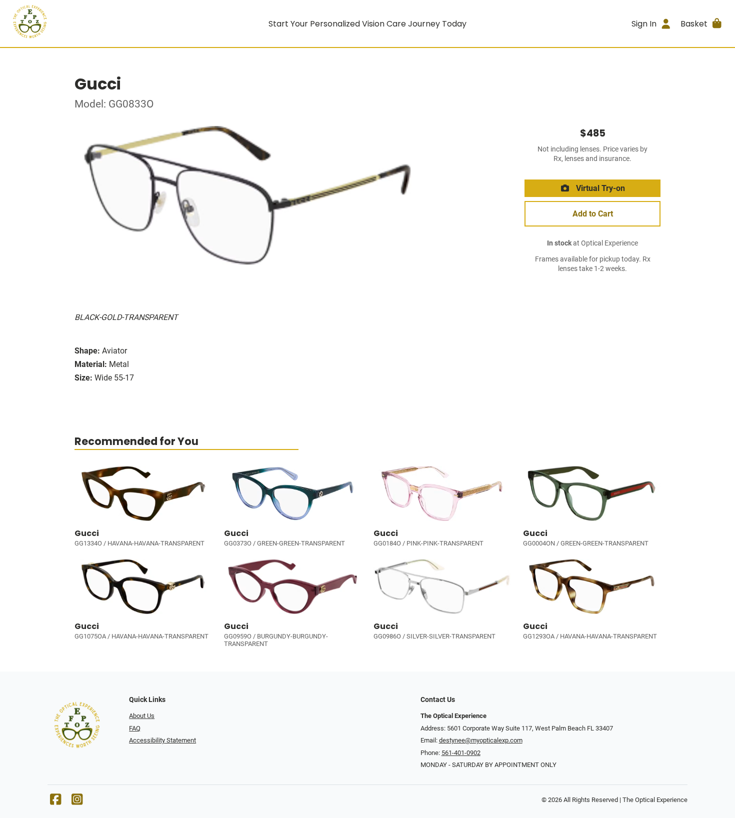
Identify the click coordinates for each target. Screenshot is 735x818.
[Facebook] (56, 802)
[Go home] (98, 23)
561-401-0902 (461, 752)
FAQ (134, 728)
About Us (141, 716)
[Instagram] (77, 802)
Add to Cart (592, 213)
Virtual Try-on (599, 188)
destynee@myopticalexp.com (480, 740)
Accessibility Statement (162, 740)
